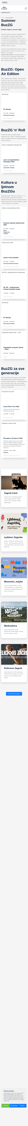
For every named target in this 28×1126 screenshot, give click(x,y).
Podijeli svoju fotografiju (14, 693)
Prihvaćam (5, 1105)
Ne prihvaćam (14, 1105)
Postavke (22, 1105)
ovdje (8, 1100)
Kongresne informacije (5, 2)
